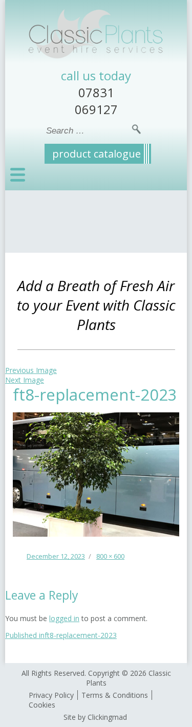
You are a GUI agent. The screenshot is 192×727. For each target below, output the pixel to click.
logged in (64, 618)
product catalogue (96, 154)
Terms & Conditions (114, 695)
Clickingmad (107, 717)
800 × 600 (110, 556)
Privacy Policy (51, 695)
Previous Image (31, 370)
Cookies (42, 705)
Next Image (24, 380)
